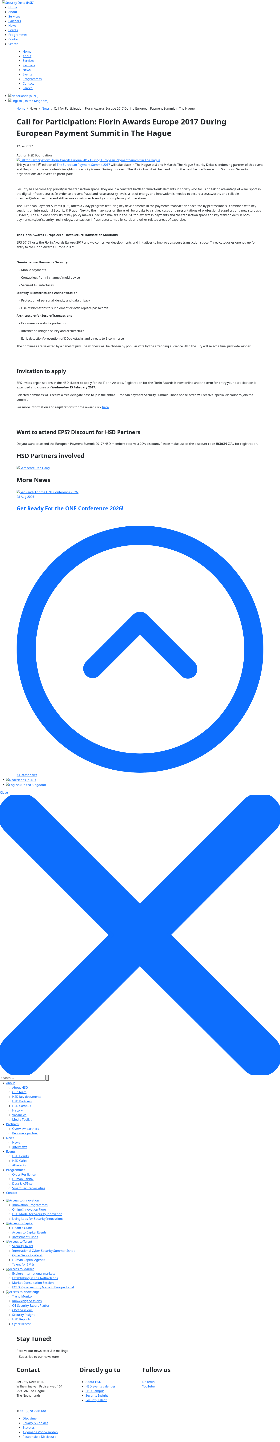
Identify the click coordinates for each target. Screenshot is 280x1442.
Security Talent (22, 1246)
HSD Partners (22, 1101)
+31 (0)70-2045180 (33, 1411)
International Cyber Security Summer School (44, 1251)
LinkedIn (148, 1382)
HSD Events (20, 1156)
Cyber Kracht (21, 1324)
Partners (12, 1124)
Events (11, 1151)
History (17, 1110)
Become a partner (25, 1133)
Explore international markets (33, 1273)
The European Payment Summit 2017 (84, 165)
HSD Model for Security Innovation (37, 1214)
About (10, 1083)
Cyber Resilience (24, 1174)
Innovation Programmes (30, 1205)
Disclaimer (30, 1418)
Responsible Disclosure (39, 1437)
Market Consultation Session (33, 1283)
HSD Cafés (19, 1161)
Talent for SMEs (23, 1264)
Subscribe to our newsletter (39, 1357)
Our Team (19, 1092)
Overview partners (25, 1129)
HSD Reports (21, 1319)
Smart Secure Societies (28, 1188)
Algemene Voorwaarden (40, 1432)
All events (19, 1165)
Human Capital (23, 1179)
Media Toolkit (22, 1119)
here (105, 407)
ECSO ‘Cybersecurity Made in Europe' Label (43, 1287)
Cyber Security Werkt (27, 1255)
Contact (11, 1193)
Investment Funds (25, 1237)
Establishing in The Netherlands (35, 1278)
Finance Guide (22, 1228)
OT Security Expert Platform (32, 1305)
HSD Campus (21, 1106)
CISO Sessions (22, 1310)
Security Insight (23, 1315)
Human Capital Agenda (28, 1260)
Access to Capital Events (29, 1232)
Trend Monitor (22, 1296)
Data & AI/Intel (22, 1183)
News (10, 1138)
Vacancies (19, 1115)
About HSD (20, 1087)
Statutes (29, 1427)
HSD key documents (26, 1097)
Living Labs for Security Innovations (37, 1219)
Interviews (19, 1147)
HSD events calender (100, 1386)
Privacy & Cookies (35, 1423)
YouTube (148, 1386)
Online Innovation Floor (29, 1209)
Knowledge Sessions (27, 1301)
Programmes (15, 1170)
